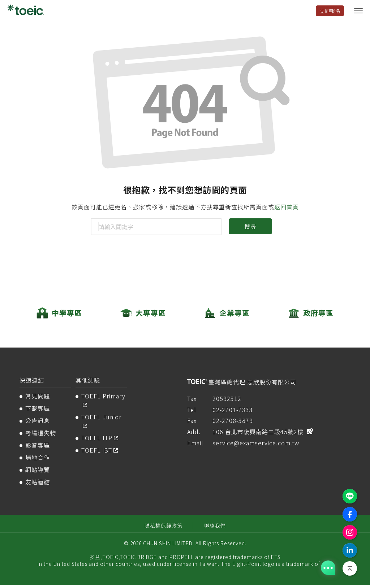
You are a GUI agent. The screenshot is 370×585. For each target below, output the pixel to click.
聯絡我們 (215, 525)
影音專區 (37, 445)
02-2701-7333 (232, 409)
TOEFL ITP (96, 437)
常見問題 (37, 396)
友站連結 (37, 481)
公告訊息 (37, 420)
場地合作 (37, 457)
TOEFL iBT (96, 450)
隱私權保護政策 (163, 525)
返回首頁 (286, 206)
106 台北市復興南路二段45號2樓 (258, 431)
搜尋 (250, 226)
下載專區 (37, 408)
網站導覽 (37, 469)
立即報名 (329, 10)
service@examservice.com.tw (255, 442)
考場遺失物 (40, 432)
